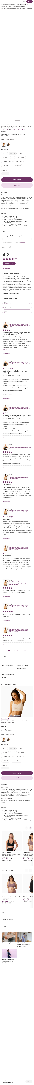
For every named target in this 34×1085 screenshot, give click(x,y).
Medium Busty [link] (7, 161)
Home (2, 4)
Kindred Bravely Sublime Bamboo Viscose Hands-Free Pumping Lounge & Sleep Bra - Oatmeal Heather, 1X (18, 477)
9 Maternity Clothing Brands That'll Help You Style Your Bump (23, 667)
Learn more (22, 242)
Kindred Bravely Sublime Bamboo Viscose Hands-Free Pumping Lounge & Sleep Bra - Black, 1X (20, 364)
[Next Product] (30, 828)
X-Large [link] (5, 157)
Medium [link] (12, 153)
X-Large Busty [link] (17, 165)
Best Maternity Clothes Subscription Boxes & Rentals (8, 676)
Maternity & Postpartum (22, 4)
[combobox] (17, 303)
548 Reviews (15, 129)
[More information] (26, 729)
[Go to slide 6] (19, 121)
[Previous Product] (26, 828)
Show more (3, 802)
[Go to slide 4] (17, 121)
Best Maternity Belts (7, 665)
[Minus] (2, 768)
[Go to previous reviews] (6, 650)
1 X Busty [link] (5, 165)
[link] (3, 144)
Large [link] (20, 153)
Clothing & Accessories (10, 4)
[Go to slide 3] (16, 121)
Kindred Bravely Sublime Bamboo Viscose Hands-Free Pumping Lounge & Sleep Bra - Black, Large (20, 325)
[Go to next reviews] (27, 650)
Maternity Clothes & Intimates (19, 6)
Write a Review (22, 129)
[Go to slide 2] (15, 121)
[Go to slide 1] (14, 121)
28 (25, 650)
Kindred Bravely (5, 124)
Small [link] (4, 153)
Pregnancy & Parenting (6, 6)
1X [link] (12, 157)
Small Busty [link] (21, 157)
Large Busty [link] (18, 161)
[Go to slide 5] (18, 121)
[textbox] (17, 239)
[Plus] (8, 768)
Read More (5, 349)
